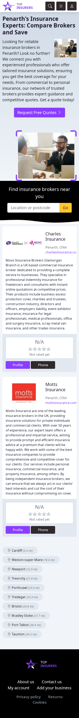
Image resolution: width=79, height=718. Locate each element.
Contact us (52, 681)
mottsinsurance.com (61, 403)
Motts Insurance (55, 386)
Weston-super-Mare (33, 560)
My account (18, 688)
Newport (24, 569)
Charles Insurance (55, 236)
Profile (18, 365)
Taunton (24, 634)
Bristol (22, 606)
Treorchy (24, 578)
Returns (55, 696)
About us (25, 681)
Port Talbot (26, 625)
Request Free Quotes (37, 112)
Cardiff (22, 550)
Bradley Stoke (28, 615)
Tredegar (24, 597)
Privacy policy (28, 696)
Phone (43, 365)
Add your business (54, 688)
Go (65, 207)
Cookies (40, 702)
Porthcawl (25, 587)
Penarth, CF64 (56, 247)
